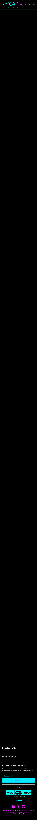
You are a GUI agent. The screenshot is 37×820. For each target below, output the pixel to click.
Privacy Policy (21, 810)
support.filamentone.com (18, 294)
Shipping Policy (8, 810)
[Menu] (34, 5)
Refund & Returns (23, 812)
